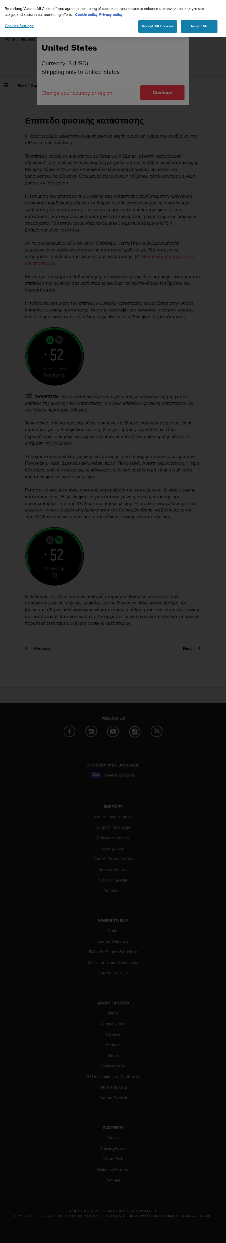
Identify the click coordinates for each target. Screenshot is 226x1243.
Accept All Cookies (158, 26)
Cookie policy (86, 14)
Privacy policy (111, 14)
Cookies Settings (19, 26)
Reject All (199, 26)
